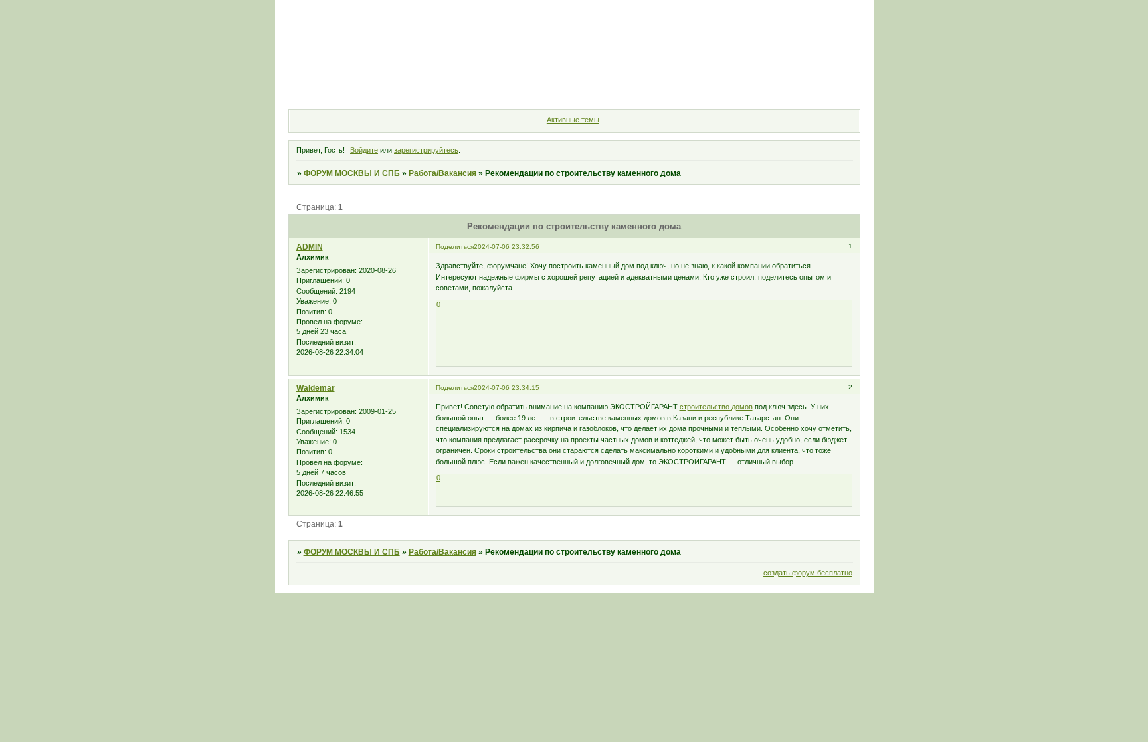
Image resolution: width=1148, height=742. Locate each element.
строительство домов (716, 407)
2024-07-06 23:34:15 (506, 387)
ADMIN (309, 247)
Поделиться (455, 246)
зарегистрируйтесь (426, 150)
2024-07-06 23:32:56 (506, 246)
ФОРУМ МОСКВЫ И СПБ (352, 173)
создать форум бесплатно (807, 573)
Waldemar (315, 388)
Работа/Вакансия (442, 173)
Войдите (364, 150)
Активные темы (573, 120)
